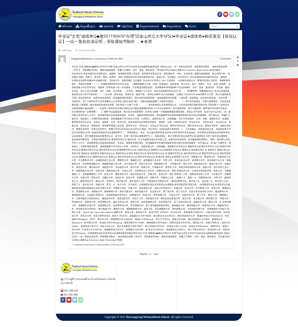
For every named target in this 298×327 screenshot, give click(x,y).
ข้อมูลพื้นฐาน (87, 26)
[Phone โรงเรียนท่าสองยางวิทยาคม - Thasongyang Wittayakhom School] (237, 14)
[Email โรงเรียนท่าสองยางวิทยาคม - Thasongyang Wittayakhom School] (231, 14)
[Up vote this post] (238, 57)
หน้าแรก (66, 26)
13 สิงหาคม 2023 (117, 245)
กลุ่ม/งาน (127, 26)
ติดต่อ (192, 26)
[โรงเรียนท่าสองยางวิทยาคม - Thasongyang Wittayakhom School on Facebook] (219, 14)
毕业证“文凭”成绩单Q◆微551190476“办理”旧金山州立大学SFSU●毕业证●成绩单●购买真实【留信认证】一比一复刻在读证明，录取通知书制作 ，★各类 (147, 39)
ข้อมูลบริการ (173, 26)
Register (144, 254)
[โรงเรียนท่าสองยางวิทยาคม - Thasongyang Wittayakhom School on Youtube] (225, 14)
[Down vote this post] (238, 65)
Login (155, 254)
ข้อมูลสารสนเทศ (149, 26)
